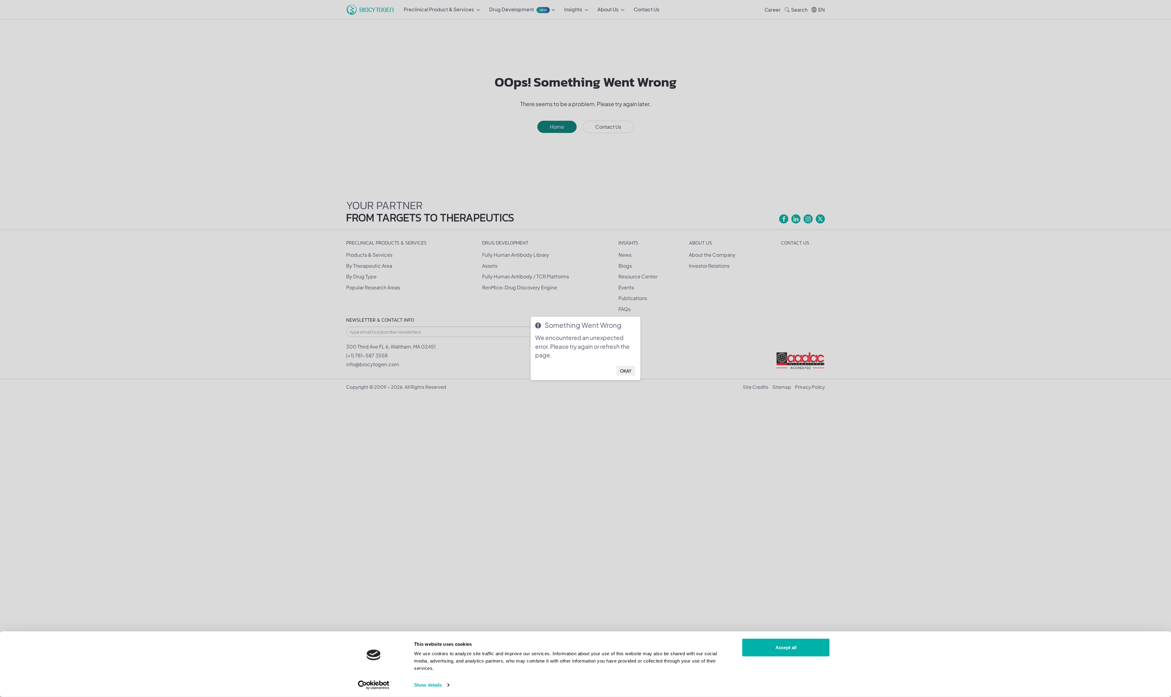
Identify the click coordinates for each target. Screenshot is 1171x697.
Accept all (786, 647)
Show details (428, 685)
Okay (626, 371)
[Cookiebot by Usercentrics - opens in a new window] (373, 685)
